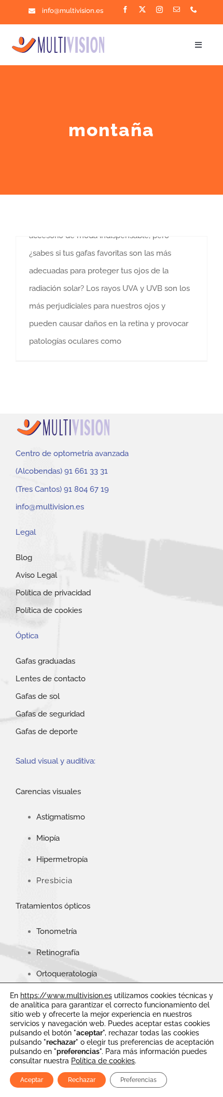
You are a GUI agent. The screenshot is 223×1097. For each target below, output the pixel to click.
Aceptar (31, 1080)
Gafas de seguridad (50, 714)
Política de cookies (49, 610)
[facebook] (125, 9)
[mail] (176, 9)
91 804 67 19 (86, 489)
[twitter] (142, 9)
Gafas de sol (38, 696)
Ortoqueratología (66, 973)
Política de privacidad (53, 592)
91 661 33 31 (86, 471)
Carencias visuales (48, 791)
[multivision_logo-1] (58, 38)
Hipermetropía (62, 859)
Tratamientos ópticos (53, 906)
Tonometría (56, 931)
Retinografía (57, 952)
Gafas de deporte (47, 731)
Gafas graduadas (45, 661)
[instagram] (159, 9)
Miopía (48, 838)
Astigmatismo (60, 817)
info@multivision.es (72, 10)
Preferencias (138, 1080)
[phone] (193, 9)
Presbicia (54, 880)
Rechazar (81, 1080)
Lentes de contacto (51, 678)
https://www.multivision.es (66, 995)
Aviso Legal (36, 575)
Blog (24, 557)
